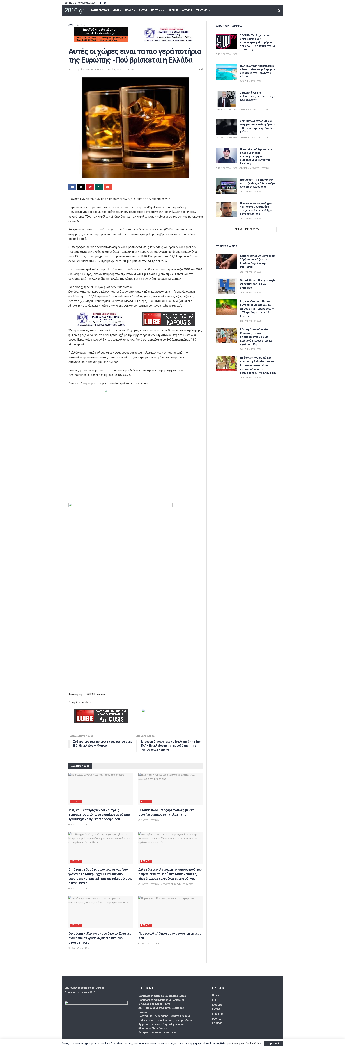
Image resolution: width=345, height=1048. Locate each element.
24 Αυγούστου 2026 (251, 272)
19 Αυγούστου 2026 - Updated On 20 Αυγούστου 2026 (166, 884)
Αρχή (71, 25)
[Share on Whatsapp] (99, 187)
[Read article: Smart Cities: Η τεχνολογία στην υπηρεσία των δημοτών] (226, 286)
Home (215, 995)
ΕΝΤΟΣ (143, 10)
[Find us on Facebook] (100, 3)
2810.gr (74, 10)
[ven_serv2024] (169, 715)
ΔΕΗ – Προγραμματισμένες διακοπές (161, 1007)
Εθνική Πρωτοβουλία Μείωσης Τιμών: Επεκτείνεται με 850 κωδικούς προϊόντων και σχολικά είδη (256, 337)
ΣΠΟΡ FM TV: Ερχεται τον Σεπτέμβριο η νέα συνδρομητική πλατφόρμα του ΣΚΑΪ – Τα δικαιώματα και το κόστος (258, 42)
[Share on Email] (108, 187)
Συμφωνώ (273, 1043)
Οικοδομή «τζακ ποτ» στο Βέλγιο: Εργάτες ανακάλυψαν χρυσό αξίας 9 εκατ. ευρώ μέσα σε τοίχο (99, 938)
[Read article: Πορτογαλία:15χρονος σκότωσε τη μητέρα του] (170, 912)
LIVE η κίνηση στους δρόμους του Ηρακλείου (165, 1020)
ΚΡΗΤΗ (117, 10)
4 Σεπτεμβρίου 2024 (79, 69)
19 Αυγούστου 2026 (79, 948)
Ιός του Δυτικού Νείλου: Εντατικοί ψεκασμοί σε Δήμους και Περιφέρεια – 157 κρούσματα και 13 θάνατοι (257, 308)
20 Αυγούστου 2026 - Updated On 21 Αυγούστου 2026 (243, 137)
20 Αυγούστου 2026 (79, 888)
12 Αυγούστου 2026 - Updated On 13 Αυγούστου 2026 (243, 109)
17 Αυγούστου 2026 (251, 191)
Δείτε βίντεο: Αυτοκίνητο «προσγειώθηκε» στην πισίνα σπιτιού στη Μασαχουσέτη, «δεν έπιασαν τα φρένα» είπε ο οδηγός (170, 874)
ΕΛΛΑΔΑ (130, 10)
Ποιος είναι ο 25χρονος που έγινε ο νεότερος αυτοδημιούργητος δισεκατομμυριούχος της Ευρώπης (256, 156)
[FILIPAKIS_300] (169, 34)
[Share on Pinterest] (90, 187)
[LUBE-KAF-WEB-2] (169, 319)
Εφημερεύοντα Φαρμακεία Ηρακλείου (161, 1000)
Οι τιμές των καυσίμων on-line (157, 1032)
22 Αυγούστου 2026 (251, 218)
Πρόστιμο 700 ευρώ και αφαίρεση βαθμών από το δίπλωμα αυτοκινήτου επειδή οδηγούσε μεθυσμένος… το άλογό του (258, 365)
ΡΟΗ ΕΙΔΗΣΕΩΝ (100, 10)
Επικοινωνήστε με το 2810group (84, 987)
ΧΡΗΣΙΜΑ (201, 10)
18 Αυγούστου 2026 (251, 81)
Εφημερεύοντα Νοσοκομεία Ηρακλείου (162, 995)
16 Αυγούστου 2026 (149, 943)
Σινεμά (142, 1012)
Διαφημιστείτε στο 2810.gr (82, 992)
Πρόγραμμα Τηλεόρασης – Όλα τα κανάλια (164, 1016)
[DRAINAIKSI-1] (101, 34)
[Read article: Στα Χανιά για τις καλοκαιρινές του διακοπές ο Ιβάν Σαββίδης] (226, 99)
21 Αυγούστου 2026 (79, 824)
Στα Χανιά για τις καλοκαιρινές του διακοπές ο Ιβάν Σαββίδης (257, 96)
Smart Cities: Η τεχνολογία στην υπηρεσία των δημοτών (258, 284)
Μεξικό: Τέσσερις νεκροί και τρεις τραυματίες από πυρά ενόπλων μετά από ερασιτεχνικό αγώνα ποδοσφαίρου (99, 814)
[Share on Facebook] (72, 187)
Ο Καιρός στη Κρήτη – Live (154, 1004)
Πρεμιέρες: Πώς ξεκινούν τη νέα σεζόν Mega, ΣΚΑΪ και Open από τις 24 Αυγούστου (258, 183)
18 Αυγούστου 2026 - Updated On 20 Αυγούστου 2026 (243, 168)
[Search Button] (279, 10)
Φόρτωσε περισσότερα (246, 229)
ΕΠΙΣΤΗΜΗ (157, 10)
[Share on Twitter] (81, 187)
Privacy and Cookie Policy (246, 1043)
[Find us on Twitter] (105, 3)
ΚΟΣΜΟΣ (187, 10)
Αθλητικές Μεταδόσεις (152, 1028)
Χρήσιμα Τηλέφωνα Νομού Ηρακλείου (161, 1024)
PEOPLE (173, 10)
